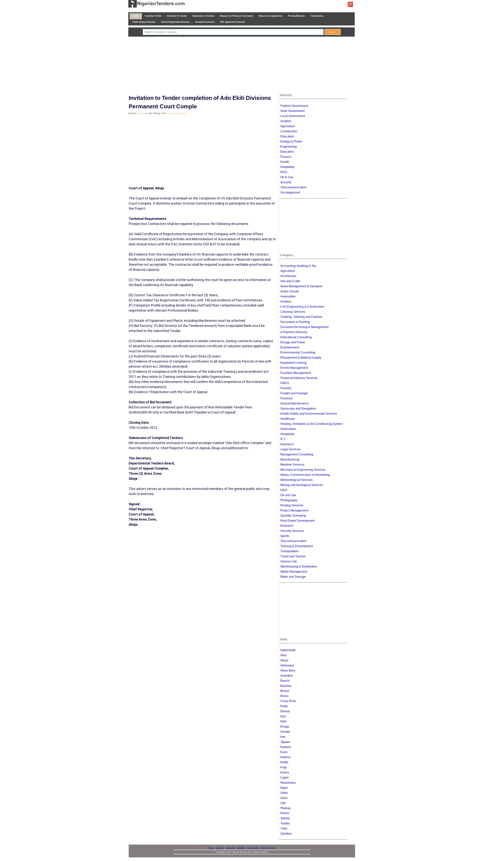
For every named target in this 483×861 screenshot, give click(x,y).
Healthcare (287, 418)
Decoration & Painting (295, 321)
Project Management (294, 510)
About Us (219, 848)
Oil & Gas (286, 177)
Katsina (285, 757)
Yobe (283, 828)
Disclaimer (240, 848)
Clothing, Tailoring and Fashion (301, 316)
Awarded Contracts (205, 22)
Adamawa (287, 665)
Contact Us (230, 848)
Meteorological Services (296, 479)
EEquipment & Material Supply (300, 357)
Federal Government (294, 105)
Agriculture (287, 126)
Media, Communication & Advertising (305, 474)
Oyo (283, 803)
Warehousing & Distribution (298, 566)
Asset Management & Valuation (301, 286)
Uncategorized (290, 192)
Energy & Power (291, 141)
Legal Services (290, 449)
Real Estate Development (297, 520)
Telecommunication (293, 187)
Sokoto (285, 818)
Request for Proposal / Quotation (236, 16)
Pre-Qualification (296, 16)
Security (285, 182)
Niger (284, 787)
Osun (284, 797)
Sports (284, 536)
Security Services (292, 530)
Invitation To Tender (177, 16)
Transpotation (289, 551)
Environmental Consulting (297, 352)
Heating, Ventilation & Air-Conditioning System (311, 423)
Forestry (285, 388)
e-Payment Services (293, 332)
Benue (284, 690)
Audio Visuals (289, 291)
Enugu (284, 726)
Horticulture (288, 428)
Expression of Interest (203, 16)
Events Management (294, 367)
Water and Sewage (293, 576)
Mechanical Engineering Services (302, 469)
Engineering (288, 146)
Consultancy (316, 16)
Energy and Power (292, 342)
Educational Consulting (296, 337)
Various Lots (288, 561)
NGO (283, 172)
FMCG (284, 383)
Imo (282, 736)
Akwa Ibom (287, 670)
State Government (292, 110)
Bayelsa (285, 685)
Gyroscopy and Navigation (298, 408)
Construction (288, 131)
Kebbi (284, 762)
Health (284, 161)
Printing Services (291, 505)
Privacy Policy (253, 848)
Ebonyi (285, 711)
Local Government (292, 116)
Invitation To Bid (153, 16)
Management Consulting (296, 454)
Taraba (285, 823)
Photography (289, 500)
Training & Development (296, 546)
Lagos (284, 777)
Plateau (285, 808)
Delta (284, 706)
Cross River (288, 701)
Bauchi (285, 680)
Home (135, 16)
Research (286, 525)
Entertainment (289, 347)
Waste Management (293, 571)
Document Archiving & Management (304, 327)
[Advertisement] (241, 65)
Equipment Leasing (293, 362)
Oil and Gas (288, 495)
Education (287, 136)
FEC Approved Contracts (232, 22)
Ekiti (283, 721)
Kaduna (285, 747)
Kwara (284, 772)
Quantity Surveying (293, 515)
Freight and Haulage (294, 393)
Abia (283, 655)
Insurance (287, 444)
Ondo (284, 792)
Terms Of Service (267, 848)
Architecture (288, 276)
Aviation (285, 121)
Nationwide (288, 650)
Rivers (284, 813)
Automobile (288, 296)
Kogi (283, 767)
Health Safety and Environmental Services (308, 413)
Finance (285, 156)
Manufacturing (289, 459)
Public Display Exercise (143, 22)
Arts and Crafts (290, 281)
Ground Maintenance (294, 403)
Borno (284, 696)
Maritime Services (292, 464)
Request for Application (271, 16)
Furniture (286, 398)
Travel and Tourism (293, 556)
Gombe (285, 731)
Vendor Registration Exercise (175, 22)
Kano (284, 752)
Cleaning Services (292, 311)
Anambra (286, 675)
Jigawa (285, 741)
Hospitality (287, 167)
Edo (283, 716)
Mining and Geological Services (301, 485)
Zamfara (285, 833)
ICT (282, 439)
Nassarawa (288, 782)
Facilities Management (295, 372)
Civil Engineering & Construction (302, 306)
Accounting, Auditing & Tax (298, 265)
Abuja (284, 660)
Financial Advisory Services (299, 378)
